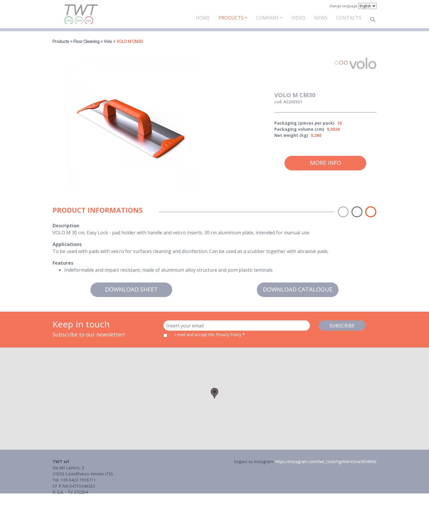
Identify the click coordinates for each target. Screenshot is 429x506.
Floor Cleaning (87, 41)
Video (298, 18)
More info (325, 163)
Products (231, 18)
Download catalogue (297, 289)
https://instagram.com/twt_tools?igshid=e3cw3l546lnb (325, 461)
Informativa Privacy (71, 498)
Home (203, 18)
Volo (108, 41)
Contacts (348, 18)
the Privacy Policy (224, 334)
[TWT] (81, 14)
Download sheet (131, 289)
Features (63, 263)
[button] (214, 393)
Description (66, 225)
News (320, 18)
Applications (67, 244)
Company (267, 18)
